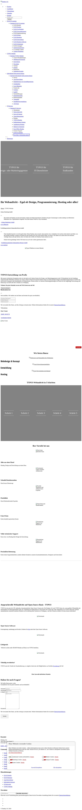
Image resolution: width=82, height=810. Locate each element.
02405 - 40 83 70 (5, 746)
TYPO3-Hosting (17, 120)
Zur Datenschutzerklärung (15, 752)
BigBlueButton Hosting (19, 122)
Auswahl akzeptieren (36, 767)
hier (29, 629)
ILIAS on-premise (18, 132)
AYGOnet (16, 103)
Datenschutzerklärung (59, 305)
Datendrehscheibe (18, 95)
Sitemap (6, 764)
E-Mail (2, 692)
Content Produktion (18, 51)
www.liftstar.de (4, 224)
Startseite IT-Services (15, 108)
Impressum (6, 768)
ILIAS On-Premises (18, 29)
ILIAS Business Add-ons (19, 42)
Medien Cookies (50, 757)
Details (32, 757)
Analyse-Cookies (50, 759)
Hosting (15, 67)
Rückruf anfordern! (5, 288)
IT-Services (10, 106)
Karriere (9, 6)
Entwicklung (16, 61)
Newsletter (16, 64)
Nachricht (3, 708)
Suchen (9, 19)
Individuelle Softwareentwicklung (15, 73)
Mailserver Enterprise (18, 126)
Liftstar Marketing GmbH (7, 222)
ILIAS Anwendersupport (19, 31)
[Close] (1, 215)
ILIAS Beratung (17, 37)
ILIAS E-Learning (11, 21)
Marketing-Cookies (17, 759)
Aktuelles (9, 13)
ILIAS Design (17, 35)
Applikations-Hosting (18, 124)
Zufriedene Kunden (18, 71)
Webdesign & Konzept (19, 59)
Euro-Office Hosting (18, 129)
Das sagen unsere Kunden (14, 188)
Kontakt (9, 15)
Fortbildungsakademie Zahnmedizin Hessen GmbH (14, 242)
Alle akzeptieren (57, 767)
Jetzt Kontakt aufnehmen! (41, 190)
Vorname (3, 688)
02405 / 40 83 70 (5, 314)
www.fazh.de (4, 245)
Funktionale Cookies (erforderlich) (21, 757)
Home (2, 208)
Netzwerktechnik (17, 112)
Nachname (3, 690)
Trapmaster (16, 99)
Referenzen (10, 138)
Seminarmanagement (18, 47)
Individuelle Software (9, 782)
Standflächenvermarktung (19, 101)
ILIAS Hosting (17, 27)
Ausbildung (10, 9)
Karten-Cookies (16, 762)
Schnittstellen (16, 84)
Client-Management (18, 116)
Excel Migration (17, 86)
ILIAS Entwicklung (18, 39)
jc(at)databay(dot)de (6, 317)
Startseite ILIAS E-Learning (17, 23)
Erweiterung (56, 666)
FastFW (15, 92)
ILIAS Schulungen (18, 44)
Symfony (15, 89)
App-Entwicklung (18, 79)
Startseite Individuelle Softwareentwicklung (21, 75)
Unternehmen (10, 11)
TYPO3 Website (11, 53)
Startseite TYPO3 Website (17, 56)
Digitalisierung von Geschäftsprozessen (23, 81)
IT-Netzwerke (7, 784)
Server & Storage (17, 114)
